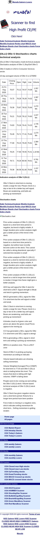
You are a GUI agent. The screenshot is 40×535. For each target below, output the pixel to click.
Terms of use (34, 514)
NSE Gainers (8, 519)
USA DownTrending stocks (15, 474)
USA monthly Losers (13, 458)
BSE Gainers (8, 524)
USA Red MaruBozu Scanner (16, 504)
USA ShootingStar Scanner (15, 493)
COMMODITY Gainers (29, 521)
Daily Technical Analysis (10, 41)
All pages (8, 419)
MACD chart (31, 44)
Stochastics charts (27, 46)
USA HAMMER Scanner (14, 491)
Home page (9, 417)
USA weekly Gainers (12, 444)
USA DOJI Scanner (12, 488)
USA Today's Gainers (13, 433)
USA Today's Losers (13, 436)
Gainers (22, 2)
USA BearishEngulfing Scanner (17, 498)
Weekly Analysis (28, 41)
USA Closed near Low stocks (16, 469)
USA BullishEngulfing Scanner (17, 496)
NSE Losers (20, 519)
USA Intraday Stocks (13, 430)
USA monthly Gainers (13, 455)
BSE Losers (20, 524)
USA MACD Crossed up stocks (17, 477)
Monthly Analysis (7, 44)
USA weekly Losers (12, 447)
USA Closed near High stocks (16, 466)
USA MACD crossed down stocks (18, 480)
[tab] (10, 1)
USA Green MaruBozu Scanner (17, 501)
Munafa (15, 2)
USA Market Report (12, 428)
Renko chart (20, 44)
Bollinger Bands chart (9, 46)
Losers (29, 2)
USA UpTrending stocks (14, 472)
